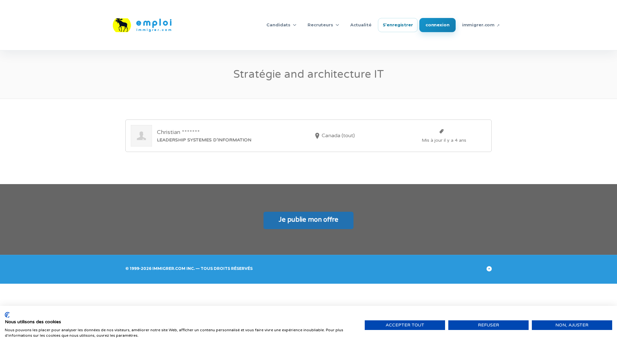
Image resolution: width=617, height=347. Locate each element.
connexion (437, 24)
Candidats (278, 24)
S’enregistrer (398, 24)
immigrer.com (478, 24)
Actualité (360, 24)
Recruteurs (320, 24)
